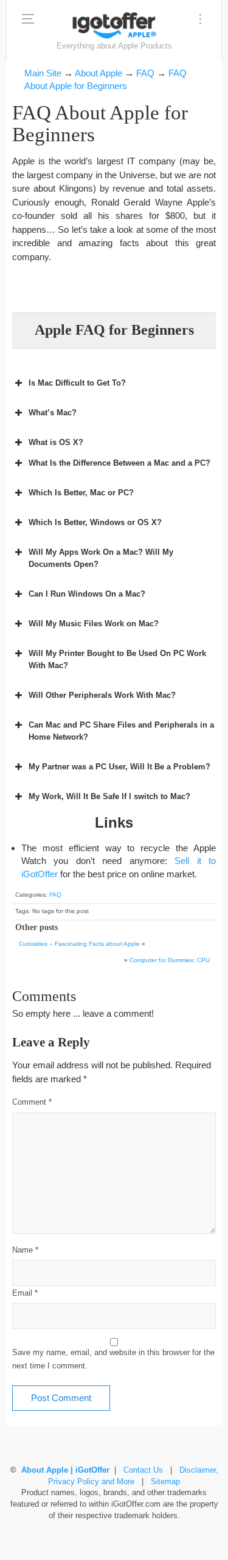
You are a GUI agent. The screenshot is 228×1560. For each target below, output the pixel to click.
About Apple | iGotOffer (65, 1470)
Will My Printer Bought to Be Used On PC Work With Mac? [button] (117, 659)
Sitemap (165, 1482)
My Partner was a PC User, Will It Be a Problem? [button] (119, 766)
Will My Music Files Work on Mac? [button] (94, 623)
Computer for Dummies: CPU (170, 960)
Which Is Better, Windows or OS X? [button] (95, 522)
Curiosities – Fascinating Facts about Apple (79, 943)
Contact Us (143, 1470)
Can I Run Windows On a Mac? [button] (87, 593)
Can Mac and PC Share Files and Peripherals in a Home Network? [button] (121, 731)
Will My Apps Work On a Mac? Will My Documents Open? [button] (101, 558)
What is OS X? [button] (56, 442)
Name (25, 1250)
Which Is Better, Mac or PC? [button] (81, 492)
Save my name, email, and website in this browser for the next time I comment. (113, 1359)
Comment (32, 1102)
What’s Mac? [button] (53, 412)
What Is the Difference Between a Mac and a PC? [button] (119, 462)
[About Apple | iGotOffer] (114, 25)
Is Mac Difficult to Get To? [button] (77, 382)
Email (25, 1293)
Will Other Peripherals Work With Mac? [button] (102, 695)
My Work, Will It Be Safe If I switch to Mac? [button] (109, 796)
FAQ (55, 894)
